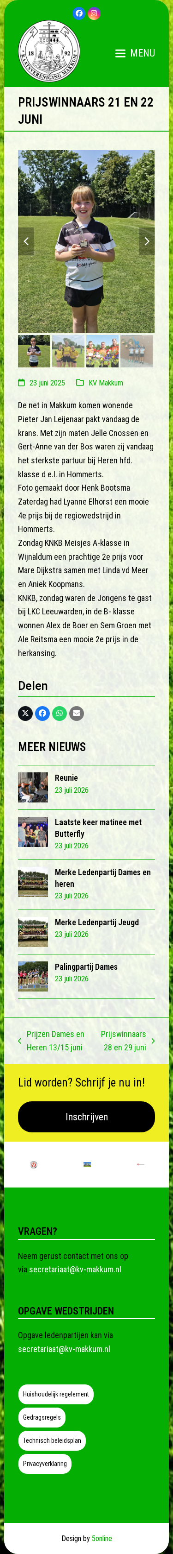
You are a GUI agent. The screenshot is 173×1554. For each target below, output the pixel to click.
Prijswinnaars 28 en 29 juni (123, 1042)
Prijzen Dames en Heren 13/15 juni (51, 1042)
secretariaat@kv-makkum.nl (75, 1269)
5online (102, 1538)
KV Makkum (106, 383)
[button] (135, 53)
